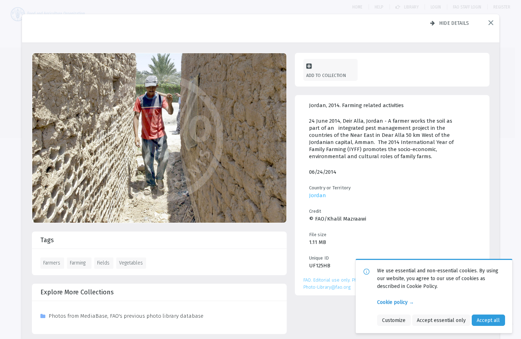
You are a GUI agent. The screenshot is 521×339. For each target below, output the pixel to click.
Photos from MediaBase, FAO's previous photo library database (126, 316)
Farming (77, 263)
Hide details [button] (454, 23)
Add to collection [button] (326, 75)
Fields (103, 263)
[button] (491, 22)
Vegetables (131, 263)
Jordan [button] (317, 195)
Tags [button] (47, 240)
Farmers (51, 263)
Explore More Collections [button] (77, 292)
